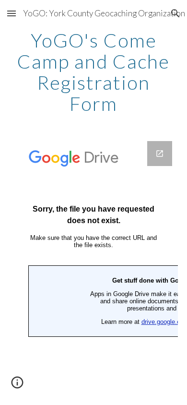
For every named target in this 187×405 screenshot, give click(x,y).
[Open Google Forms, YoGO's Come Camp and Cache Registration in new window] (159, 153)
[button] (11, 13)
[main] (93, 72)
